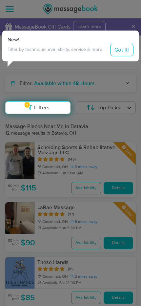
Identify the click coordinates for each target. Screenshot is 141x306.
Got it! (121, 50)
